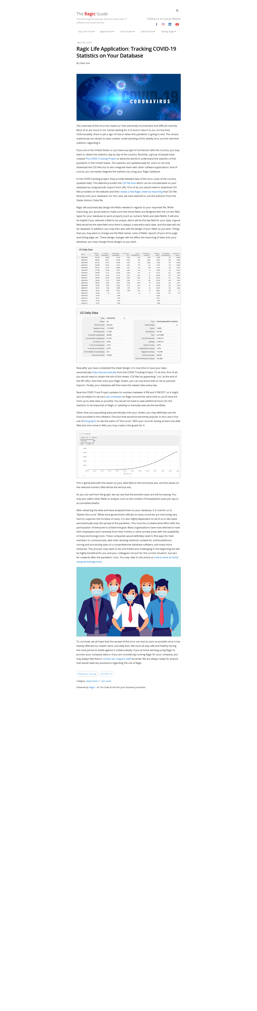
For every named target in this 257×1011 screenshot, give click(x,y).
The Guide (92, 14)
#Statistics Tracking (87, 673)
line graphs (90, 421)
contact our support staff (116, 658)
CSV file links (129, 183)
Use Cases (106, 681)
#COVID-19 (106, 673)
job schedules (114, 396)
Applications (92, 681)
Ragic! (92, 687)
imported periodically (104, 372)
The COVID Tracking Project (101, 158)
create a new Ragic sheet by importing (141, 191)
